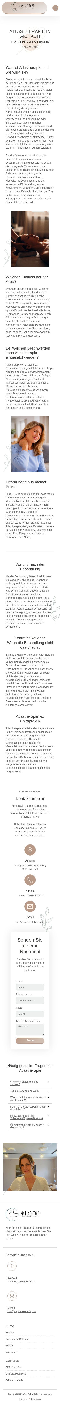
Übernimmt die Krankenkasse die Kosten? (27, 1126)
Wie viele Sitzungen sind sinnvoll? (24, 1083)
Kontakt (30, 890)
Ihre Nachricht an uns (28, 1021)
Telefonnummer (24, 994)
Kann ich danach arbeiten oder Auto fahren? (27, 1108)
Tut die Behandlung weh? (24, 1091)
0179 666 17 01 (26, 1281)
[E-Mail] (30, 906)
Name (19, 981)
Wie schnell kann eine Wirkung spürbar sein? (27, 1098)
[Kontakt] (30, 880)
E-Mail (30, 917)
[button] (55, 8)
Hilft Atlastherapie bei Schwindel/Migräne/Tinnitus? (26, 1117)
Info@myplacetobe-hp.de (21, 1311)
